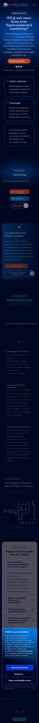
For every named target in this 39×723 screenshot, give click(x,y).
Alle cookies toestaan (19, 667)
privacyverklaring (25, 651)
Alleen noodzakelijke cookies (20, 680)
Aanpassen (18, 674)
